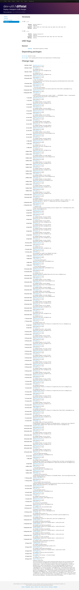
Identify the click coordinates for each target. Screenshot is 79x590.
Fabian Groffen (36, 78)
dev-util (8, 6)
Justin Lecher (35, 515)
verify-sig (30, 48)
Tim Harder (35, 495)
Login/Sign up (31, 1)
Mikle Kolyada (35, 472)
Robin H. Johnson (36, 508)
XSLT (40, 587)
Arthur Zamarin (36, 92)
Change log (6, 21)
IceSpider (55, 587)
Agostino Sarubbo (36, 519)
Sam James (35, 67)
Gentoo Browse (71, 1)
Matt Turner (35, 452)
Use (22, 1)
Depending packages (8, 20)
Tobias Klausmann (36, 543)
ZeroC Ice (46, 587)
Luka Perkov (35, 458)
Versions (5, 16)
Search (25, 1)
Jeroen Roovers (36, 539)
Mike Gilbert (35, 252)
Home (5, 1)
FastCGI (36, 587)
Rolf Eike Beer (36, 420)
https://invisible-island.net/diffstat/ (18, 12)
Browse (13, 1)
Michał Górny (35, 480)
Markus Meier (35, 535)
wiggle (26, 57)
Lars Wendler (35, 512)
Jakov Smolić (35, 177)
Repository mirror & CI (37, 65)
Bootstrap (51, 587)
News (9, 1)
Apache (32, 587)
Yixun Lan (35, 321)
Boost (42, 587)
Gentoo (23, 587)
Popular (18, 1)
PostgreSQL (27, 587)
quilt (26, 56)
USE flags (6, 18)
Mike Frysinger (36, 505)
